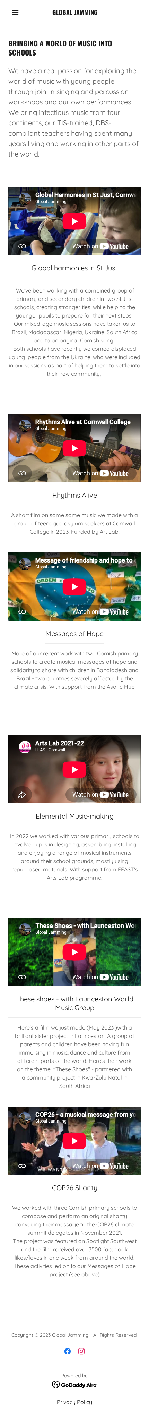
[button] (15, 12)
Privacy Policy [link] (74, 1401)
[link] (75, 12)
